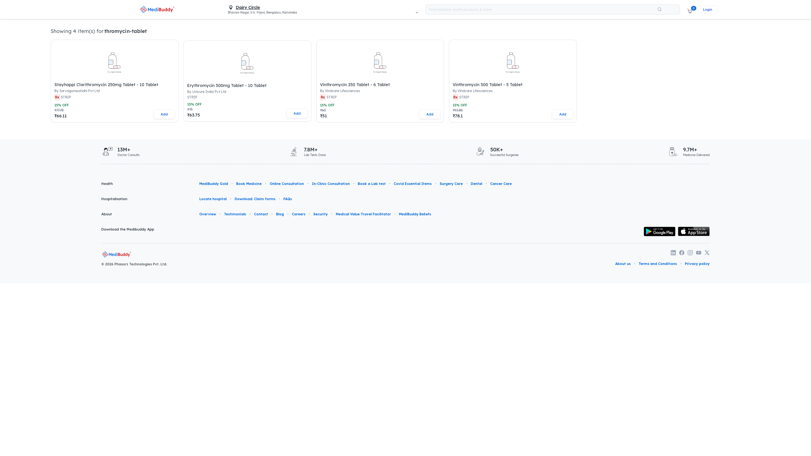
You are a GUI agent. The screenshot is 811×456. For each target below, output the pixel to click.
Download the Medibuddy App (127, 229)
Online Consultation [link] (287, 184)
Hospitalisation (114, 199)
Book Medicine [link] (249, 184)
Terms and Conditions (658, 264)
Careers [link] (298, 214)
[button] (690, 9)
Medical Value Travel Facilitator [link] (363, 214)
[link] (157, 9)
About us (623, 264)
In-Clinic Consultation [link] (331, 184)
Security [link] (320, 214)
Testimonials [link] (235, 214)
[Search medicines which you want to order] (659, 9)
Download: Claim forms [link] (255, 199)
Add (164, 114)
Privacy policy (697, 264)
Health (107, 184)
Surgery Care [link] (451, 184)
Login (707, 9)
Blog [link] (280, 214)
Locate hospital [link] (213, 199)
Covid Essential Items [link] (413, 184)
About (106, 214)
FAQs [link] (287, 199)
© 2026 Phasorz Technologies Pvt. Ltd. (134, 264)
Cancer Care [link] (501, 184)
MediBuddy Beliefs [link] (415, 214)
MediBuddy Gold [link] (213, 184)
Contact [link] (261, 214)
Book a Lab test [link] (372, 184)
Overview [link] (207, 214)
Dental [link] (476, 184)
